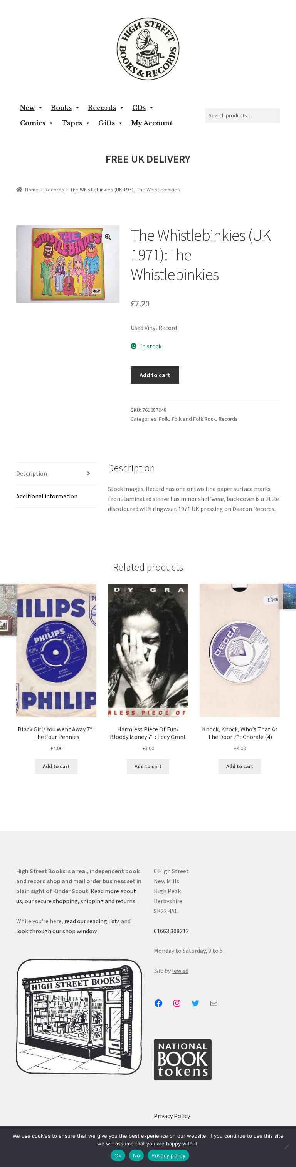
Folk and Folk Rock (194, 418)
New (27, 108)
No (136, 1155)
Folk (164, 418)
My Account (151, 123)
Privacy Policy (172, 1116)
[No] (286, 1146)
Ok (117, 1155)
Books (61, 108)
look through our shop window (56, 931)
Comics (32, 123)
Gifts (106, 123)
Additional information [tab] (46, 496)
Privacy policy (168, 1155)
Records (102, 108)
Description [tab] (31, 473)
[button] (108, 237)
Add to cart (155, 375)
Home (32, 189)
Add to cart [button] (56, 766)
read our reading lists (92, 921)
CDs (139, 108)
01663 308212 (171, 931)
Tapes (72, 123)
